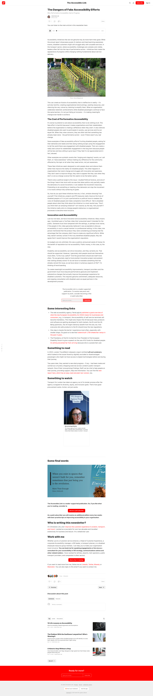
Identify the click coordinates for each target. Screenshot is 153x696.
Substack (68, 692)
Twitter (90, 564)
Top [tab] (49, 618)
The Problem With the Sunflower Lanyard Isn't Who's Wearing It (67, 635)
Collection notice (87, 684)
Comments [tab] (51, 599)
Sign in (148, 3)
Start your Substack (72, 688)
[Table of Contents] (2, 348)
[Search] (129, 2)
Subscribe (140, 3)
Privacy (76, 684)
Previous (53, 587)
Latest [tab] (53, 618)
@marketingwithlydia (71, 426)
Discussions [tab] (60, 618)
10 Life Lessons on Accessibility (59, 623)
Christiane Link (55, 16)
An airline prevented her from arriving (63, 343)
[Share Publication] (133, 2)
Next (100, 587)
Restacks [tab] (58, 599)
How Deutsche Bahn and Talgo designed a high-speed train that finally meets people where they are (68, 651)
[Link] (45, 119)
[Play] (50, 30)
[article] (76, 626)
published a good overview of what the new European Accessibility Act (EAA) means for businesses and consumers (76, 315)
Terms (80, 684)
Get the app (84, 688)
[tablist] (54, 598)
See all (51, 661)
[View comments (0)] (54, 21)
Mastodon (51, 567)
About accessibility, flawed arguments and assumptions (62, 625)
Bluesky (97, 564)
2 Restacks (65, 576)
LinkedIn (85, 564)
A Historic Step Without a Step (59, 649)
